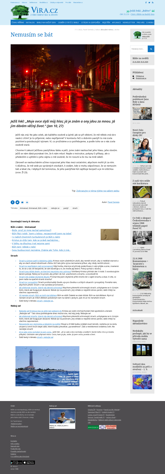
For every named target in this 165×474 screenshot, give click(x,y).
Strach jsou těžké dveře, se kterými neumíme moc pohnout (45, 271)
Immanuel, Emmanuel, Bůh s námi (33, 208)
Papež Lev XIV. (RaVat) (111, 410)
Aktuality (137, 89)
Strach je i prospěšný (28, 282)
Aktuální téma (107, 29)
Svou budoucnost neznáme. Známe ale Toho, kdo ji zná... (41, 250)
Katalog (13, 454)
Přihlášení (138, 72)
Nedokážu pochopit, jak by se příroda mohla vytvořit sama (142, 334)
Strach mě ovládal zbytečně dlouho (34, 276)
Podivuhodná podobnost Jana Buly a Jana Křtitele (141, 100)
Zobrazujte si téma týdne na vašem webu (97, 190)
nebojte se (55, 208)
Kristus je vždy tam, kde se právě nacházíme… (36, 240)
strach (75, 208)
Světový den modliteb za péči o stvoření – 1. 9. (142, 367)
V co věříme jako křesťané (20, 456)
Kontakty (14, 441)
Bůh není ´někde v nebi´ (24, 246)
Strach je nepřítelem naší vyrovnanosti (36, 266)
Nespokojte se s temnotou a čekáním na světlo (39, 324)
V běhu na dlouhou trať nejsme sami (31, 243)
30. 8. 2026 (144, 62)
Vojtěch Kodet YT (108, 412)
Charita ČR (91, 410)
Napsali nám (15, 446)
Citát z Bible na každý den (142, 14)
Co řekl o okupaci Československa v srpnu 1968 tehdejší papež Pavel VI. (142, 223)
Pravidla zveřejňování (18, 451)
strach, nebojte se (45, 300)
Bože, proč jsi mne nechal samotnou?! (31, 230)
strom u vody (146, 36)
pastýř (66, 208)
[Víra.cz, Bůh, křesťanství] (34, 12)
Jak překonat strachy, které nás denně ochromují (40, 287)
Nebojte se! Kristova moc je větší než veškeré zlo (40, 311)
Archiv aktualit (138, 310)
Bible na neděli (141, 58)
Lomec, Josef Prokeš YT (96, 415)
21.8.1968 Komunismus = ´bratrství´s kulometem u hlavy (140, 263)
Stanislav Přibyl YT (94, 412)
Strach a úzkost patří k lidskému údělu (36, 260)
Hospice (99, 410)
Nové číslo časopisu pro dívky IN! (139, 133)
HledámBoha (92, 420)
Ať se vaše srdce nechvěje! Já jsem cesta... (35, 332)
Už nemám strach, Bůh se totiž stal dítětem (38, 295)
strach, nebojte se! (45, 337)
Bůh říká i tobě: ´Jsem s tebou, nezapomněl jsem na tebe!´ (42, 233)
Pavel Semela (88, 29)
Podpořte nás (16, 449)
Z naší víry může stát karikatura (141, 182)
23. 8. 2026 (136, 62)
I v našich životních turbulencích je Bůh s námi (36, 236)
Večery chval (110, 417)
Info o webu (15, 444)
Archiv (117, 29)
